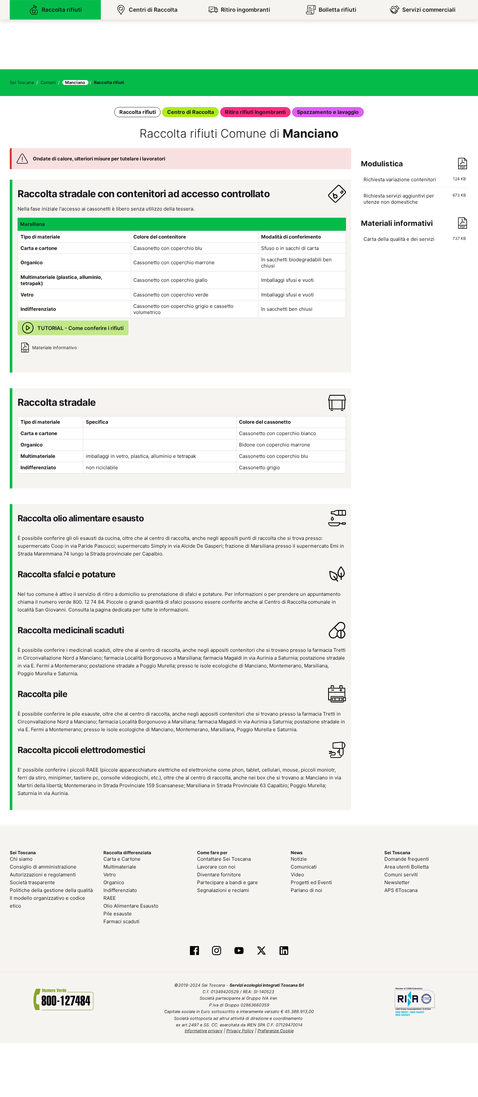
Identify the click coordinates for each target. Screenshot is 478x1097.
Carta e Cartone (121, 858)
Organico (113, 881)
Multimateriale (119, 865)
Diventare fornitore (219, 873)
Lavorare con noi (216, 865)
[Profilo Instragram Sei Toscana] (216, 950)
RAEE (109, 897)
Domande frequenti (406, 858)
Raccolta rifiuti (143, 111)
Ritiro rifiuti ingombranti (254, 111)
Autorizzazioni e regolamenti (43, 873)
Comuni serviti (401, 873)
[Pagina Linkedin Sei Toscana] (283, 950)
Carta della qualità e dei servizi (415, 238)
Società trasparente (32, 881)
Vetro (109, 873)
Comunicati (304, 865)
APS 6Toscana (401, 889)
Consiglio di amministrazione (43, 865)
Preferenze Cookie (276, 1029)
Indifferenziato (120, 889)
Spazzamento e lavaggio (322, 111)
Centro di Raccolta (193, 111)
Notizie (299, 858)
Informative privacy (203, 1029)
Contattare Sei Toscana (224, 858)
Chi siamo (21, 858)
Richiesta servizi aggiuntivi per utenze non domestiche (415, 198)
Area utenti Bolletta (406, 865)
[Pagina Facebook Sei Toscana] (194, 950)
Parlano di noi (306, 889)
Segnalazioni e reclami (223, 889)
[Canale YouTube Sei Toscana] (239, 950)
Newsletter (397, 881)
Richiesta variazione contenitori (415, 178)
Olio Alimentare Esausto (130, 904)
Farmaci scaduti (121, 920)
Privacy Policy (240, 1029)
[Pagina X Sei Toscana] (261, 950)
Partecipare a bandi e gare (227, 881)
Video (297, 873)
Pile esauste (117, 912)
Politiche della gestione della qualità (51, 889)
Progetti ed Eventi (311, 881)
